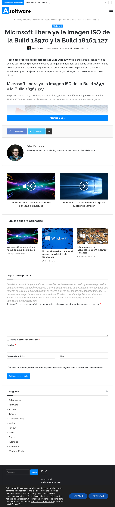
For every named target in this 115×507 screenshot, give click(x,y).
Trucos (12, 437)
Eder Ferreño (37, 48)
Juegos (12, 414)
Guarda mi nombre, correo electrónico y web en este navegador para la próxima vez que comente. (56, 367)
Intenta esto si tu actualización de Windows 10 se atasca (92, 250)
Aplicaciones (15, 400)
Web (62, 356)
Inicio (18, 19)
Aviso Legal (46, 479)
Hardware (13, 405)
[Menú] (111, 10)
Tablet (12, 432)
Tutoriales (13, 442)
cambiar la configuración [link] (42, 501)
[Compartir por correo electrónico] (49, 131)
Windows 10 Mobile (18, 451)
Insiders (12, 409)
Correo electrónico (17, 356)
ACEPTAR (78, 496)
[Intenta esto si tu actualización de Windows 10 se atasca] (92, 236)
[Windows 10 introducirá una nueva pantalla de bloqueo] (22, 236)
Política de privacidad (51, 482)
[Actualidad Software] (16, 10)
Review (12, 428)
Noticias (12, 423)
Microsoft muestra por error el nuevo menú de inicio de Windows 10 (57, 254)
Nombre (11, 345)
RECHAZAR (98, 496)
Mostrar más (56, 118)
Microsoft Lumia (16, 418)
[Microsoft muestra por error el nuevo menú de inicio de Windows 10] (57, 238)
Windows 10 (28, 19)
